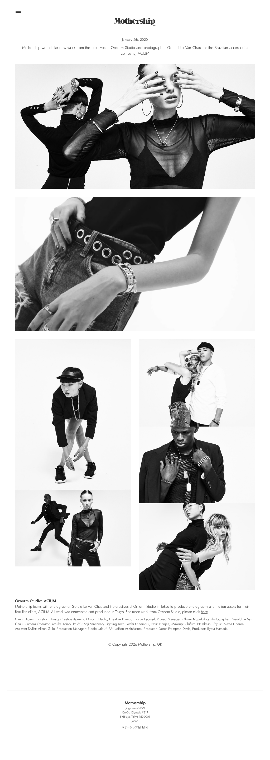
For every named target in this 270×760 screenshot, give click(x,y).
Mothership (135, 21)
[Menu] (18, 12)
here (204, 611)
